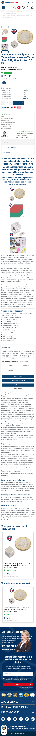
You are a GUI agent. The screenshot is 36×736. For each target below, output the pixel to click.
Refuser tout (18, 385)
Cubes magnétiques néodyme (9, 13)
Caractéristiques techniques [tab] (10, 147)
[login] (28, 7)
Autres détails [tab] (6, 152)
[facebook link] (9, 719)
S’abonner (17, 684)
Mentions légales (24, 361)
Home (2, 11)
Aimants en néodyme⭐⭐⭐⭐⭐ (14, 11)
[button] (5, 51)
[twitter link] (3, 719)
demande (25, 98)
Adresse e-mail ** (9, 673)
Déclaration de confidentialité (10, 361)
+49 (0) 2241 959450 (22, 137)
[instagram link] (21, 719)
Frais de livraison (13, 79)
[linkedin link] (33, 719)
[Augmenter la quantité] (11, 103)
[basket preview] (32, 7)
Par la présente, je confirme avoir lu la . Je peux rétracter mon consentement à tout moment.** (18, 679)
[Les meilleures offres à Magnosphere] (18, 7)
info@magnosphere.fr (9, 649)
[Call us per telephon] (33, 2)
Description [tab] (5, 142)
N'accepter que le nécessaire (18, 380)
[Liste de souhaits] (23, 7)
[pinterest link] (27, 719)
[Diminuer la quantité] (3, 103)
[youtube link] (15, 719)
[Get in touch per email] (29, 2)
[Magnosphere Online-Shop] (9, 2)
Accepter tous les (18, 376)
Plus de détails (18, 388)
